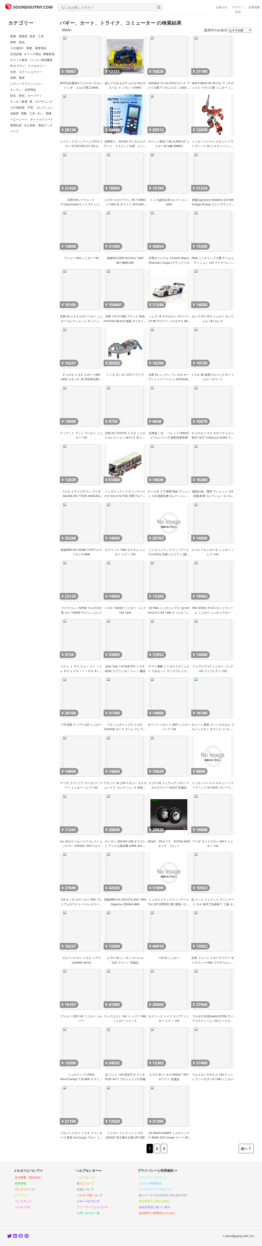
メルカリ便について (90, 1195)
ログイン (238, 7)
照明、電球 (17, 78)
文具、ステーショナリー (26, 72)
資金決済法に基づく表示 (154, 1207)
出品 (238, 12)
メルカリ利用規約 (150, 1183)
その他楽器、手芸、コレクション (31, 107)
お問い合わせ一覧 (88, 1213)
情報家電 (48, 54)
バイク (14, 131)
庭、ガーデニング (40, 101)
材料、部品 (17, 42)
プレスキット (23, 1201)
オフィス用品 (32, 54)
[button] (158, 7)
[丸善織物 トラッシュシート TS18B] (15, 1236)
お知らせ (221, 7)
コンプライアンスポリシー (156, 1189)
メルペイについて (88, 1201)
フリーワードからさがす (92, 1207)
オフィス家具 (18, 60)
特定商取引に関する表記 (154, 1201)
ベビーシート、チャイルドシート (31, 119)
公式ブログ (22, 1195)
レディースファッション (26, 84)
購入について (85, 1183)
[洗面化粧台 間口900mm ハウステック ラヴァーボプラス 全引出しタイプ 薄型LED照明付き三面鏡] (21, 1236)
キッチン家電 (18, 101)
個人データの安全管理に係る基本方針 (163, 1195)
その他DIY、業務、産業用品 (28, 48)
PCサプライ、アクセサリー (27, 66)
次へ (244, 1148)
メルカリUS (22, 1207)
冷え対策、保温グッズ (38, 125)
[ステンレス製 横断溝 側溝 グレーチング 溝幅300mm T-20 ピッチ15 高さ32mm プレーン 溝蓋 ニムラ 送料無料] (9, 1236)
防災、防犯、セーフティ (26, 95)
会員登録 (254, 7)
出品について (85, 1189)
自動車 (14, 113)
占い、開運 (44, 113)
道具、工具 (36, 36)
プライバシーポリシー (153, 1177)
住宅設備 (16, 54)
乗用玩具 (16, 125)
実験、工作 (28, 113)
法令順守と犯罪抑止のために (157, 1213)
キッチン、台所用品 (23, 90)
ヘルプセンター (87, 1177)
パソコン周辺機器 (40, 60)
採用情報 (20, 1183)
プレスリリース (25, 1189)
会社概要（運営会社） (29, 1177)
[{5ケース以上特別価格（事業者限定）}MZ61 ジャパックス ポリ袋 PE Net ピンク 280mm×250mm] (26, 1236)
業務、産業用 (18, 36)
